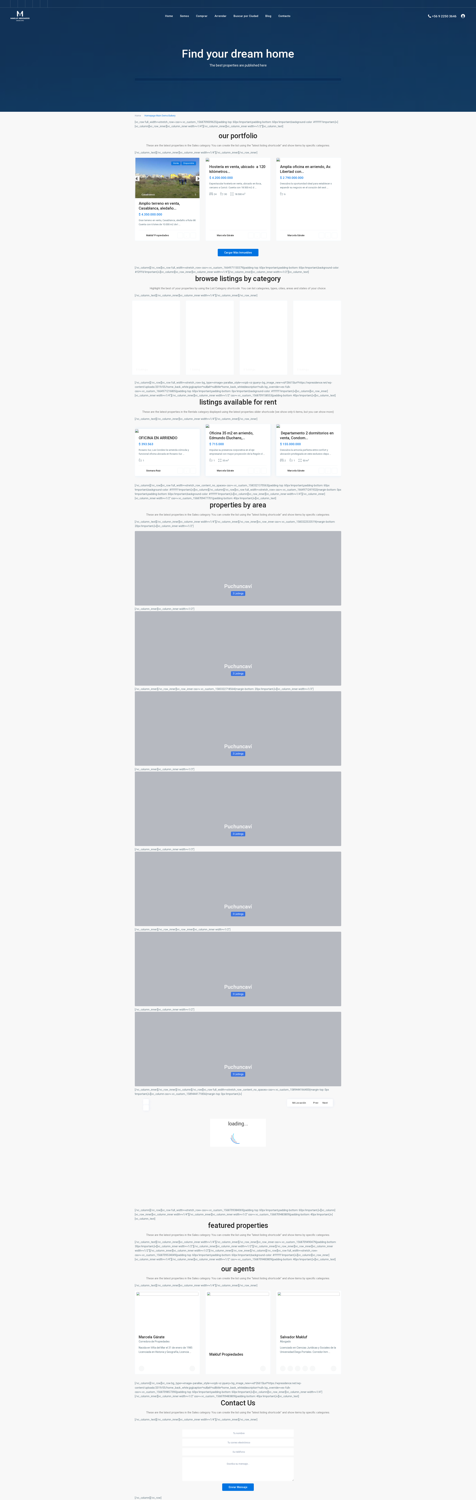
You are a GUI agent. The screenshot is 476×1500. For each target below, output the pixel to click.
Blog (268, 16)
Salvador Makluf (293, 1337)
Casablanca (148, 194)
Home (169, 16)
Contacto (284, 16)
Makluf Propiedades (157, 235)
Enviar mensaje (238, 1487)
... (179, 224)
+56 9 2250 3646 (444, 16)
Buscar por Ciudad (246, 16)
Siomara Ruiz (153, 470)
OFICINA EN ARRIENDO (158, 438)
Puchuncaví (238, 586)
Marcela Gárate (225, 235)
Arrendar (220, 16)
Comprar (202, 16)
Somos (184, 16)
